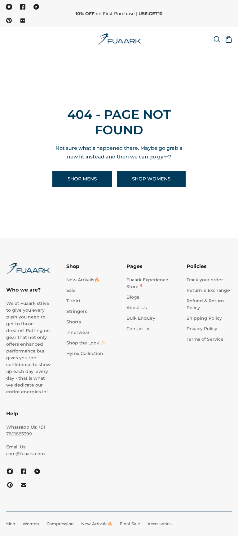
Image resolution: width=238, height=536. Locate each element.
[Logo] (119, 39)
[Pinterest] (9, 20)
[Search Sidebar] (217, 39)
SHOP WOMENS (151, 179)
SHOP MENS (82, 179)
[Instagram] (9, 7)
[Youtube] (36, 7)
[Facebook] (22, 7)
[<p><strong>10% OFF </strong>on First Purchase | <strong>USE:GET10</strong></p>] (119, 13)
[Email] (22, 20)
